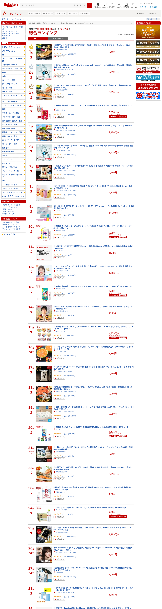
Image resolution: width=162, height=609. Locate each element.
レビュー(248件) (68, 456)
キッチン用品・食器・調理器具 (13, 28)
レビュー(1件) (67, 255)
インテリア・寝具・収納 (11, 117)
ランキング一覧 (9, 234)
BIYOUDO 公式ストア (62, 532)
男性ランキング (48, 13)
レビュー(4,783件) (68, 396)
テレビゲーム (7, 159)
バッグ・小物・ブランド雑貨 (12, 60)
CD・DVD (6, 36)
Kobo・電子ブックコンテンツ (13, 196)
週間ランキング (8, 209)
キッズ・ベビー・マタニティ (12, 176)
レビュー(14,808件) (69, 275)
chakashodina (59, 572)
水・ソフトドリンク (9, 31)
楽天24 (58, 429)
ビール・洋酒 (7, 88)
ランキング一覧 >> (153, 19)
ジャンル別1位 (84, 13)
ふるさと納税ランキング (11, 227)
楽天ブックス (60, 250)
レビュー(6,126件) (68, 376)
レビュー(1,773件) (68, 597)
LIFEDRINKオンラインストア (64, 70)
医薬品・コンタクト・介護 (12, 132)
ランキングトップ (34, 13)
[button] (105, 5)
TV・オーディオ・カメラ (11, 105)
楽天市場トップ (7, 19)
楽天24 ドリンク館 (61, 510)
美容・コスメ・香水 (9, 136)
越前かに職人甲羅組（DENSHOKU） (66, 130)
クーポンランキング (9, 224)
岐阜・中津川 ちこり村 (62, 311)
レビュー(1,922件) (68, 496)
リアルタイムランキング (11, 205)
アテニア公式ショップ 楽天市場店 (66, 190)
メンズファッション (9, 51)
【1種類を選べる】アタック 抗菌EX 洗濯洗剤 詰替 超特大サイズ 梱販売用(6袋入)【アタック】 (91, 427)
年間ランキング (8, 214)
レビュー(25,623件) (69, 416)
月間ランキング (8, 211)
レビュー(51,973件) (69, 155)
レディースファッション (11, 47)
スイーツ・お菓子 (8, 80)
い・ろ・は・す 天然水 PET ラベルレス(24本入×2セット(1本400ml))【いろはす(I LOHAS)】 (90, 507)
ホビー (4, 155)
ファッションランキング (11, 229)
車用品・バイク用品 (9, 167)
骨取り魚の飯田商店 (61, 49)
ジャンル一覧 (140, 13)
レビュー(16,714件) (69, 577)
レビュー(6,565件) (68, 175)
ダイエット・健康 (8, 128)
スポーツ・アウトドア (10, 140)
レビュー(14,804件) (69, 356)
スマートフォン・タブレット (12, 96)
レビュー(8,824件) (68, 293)
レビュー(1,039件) (68, 476)
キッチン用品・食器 (9, 125)
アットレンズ (60, 210)
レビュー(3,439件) (68, 94)
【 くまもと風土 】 (62, 351)
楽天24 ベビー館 (60, 110)
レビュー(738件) (68, 215)
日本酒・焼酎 (7, 92)
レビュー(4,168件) (68, 434)
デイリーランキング (9, 207)
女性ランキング (61, 13)
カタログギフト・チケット (12, 192)
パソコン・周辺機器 (9, 101)
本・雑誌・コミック (9, 185)
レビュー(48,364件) (69, 195)
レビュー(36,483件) (69, 54)
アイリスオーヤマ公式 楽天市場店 (65, 170)
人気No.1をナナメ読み (10, 222)
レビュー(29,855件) (69, 557)
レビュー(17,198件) (69, 74)
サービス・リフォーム (10, 188)
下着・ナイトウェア (9, 65)
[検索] (89, 5)
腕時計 (4, 72)
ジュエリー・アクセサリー (12, 68)
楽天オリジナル (60, 492)
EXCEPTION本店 (61, 451)
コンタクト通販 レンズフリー (65, 592)
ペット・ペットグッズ (10, 171)
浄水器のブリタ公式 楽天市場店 (65, 411)
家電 (4, 109)
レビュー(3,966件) (68, 235)
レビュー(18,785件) (69, 134)
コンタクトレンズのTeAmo (63, 271)
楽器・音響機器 (8, 151)
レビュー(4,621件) (68, 315)
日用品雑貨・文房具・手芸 (12, 121)
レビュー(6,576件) (68, 335)
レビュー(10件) (67, 514)
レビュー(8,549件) (68, 114)
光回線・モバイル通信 (10, 33)
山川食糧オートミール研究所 (64, 371)
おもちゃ (5, 38)
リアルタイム (73, 13)
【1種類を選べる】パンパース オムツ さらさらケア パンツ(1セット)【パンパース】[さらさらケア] (93, 286)
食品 (4, 76)
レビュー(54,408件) (69, 536)
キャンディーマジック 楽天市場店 (66, 552)
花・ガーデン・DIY (9, 144)
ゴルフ (4, 181)
